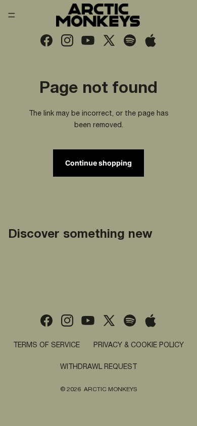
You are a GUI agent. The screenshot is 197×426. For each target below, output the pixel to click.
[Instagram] (67, 40)
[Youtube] (87, 40)
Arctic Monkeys (110, 390)
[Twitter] (109, 40)
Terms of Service (46, 345)
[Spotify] (129, 40)
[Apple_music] (150, 40)
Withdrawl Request (98, 367)
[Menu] (11, 15)
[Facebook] (46, 40)
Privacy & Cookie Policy (138, 345)
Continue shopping (98, 162)
